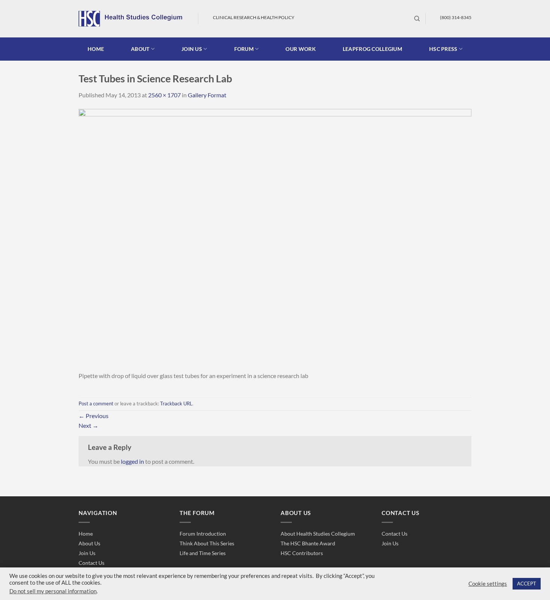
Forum (244, 49)
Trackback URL (176, 403)
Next (88, 425)
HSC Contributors (302, 553)
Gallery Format (207, 94)
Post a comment (96, 403)
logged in (132, 461)
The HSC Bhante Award (308, 543)
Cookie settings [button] (487, 584)
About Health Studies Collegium (318, 533)
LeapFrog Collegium (372, 49)
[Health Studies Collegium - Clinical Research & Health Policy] (133, 18)
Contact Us (91, 563)
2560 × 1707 (164, 94)
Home (96, 49)
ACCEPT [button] (526, 584)
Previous (94, 415)
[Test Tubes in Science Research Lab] (275, 239)
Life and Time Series (203, 553)
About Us (89, 543)
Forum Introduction (203, 533)
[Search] (417, 19)
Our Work (300, 49)
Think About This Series (207, 543)
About (140, 49)
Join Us (87, 553)
